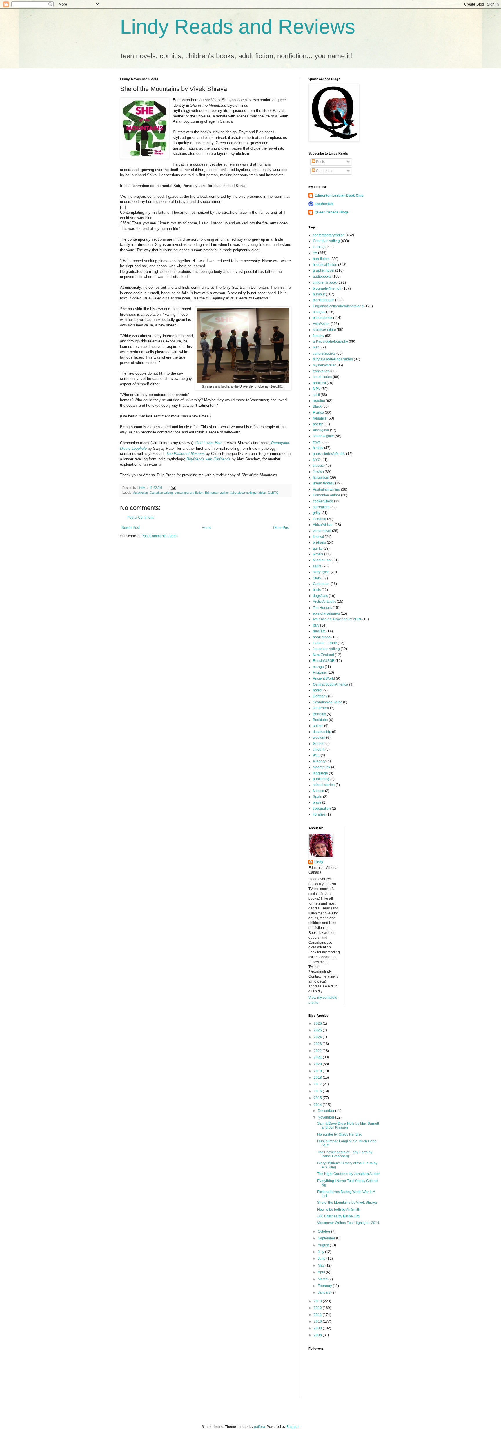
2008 (318, 1335)
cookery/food (323, 501)
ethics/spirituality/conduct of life (337, 619)
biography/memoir (327, 288)
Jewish (318, 472)
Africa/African (323, 525)
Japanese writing (326, 649)
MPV (316, 389)
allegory (319, 761)
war (316, 347)
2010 (318, 1321)
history (318, 448)
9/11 (316, 755)
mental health (323, 300)
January (324, 1292)
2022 (318, 1051)
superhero (321, 708)
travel (317, 442)
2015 (318, 1098)
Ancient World (324, 678)
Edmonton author (217, 492)
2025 (318, 1030)
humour (319, 294)
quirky (317, 548)
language (320, 773)
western (319, 738)
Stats (317, 578)
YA (315, 253)
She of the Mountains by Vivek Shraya (347, 1203)
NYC (316, 460)
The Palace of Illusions (185, 453)
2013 (318, 1301)
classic (318, 466)
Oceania (319, 519)
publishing (321, 779)
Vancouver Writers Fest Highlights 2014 (348, 1223)
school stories (324, 785)
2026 (318, 1023)
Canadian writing (161, 492)
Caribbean (321, 584)
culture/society (324, 353)
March (323, 1279)
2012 (318, 1308)
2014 (318, 1105)
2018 (318, 1078)
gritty (316, 513)
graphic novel (323, 270)
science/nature (324, 330)
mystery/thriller (324, 365)
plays (317, 802)
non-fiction (321, 259)
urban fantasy (323, 483)
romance (320, 418)
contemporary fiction (189, 492)
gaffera (259, 1427)
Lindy (318, 862)
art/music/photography (330, 341)
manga (318, 667)
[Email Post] (173, 487)
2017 (318, 1084)
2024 (318, 1037)
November (326, 1117)
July (321, 1252)
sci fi (316, 395)
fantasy (318, 336)
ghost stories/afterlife (329, 454)
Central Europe (325, 643)
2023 (318, 1044)
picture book (322, 318)
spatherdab (324, 204)
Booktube (320, 720)
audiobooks (322, 277)
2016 (318, 1091)
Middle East (322, 560)
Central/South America (330, 684)
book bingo (322, 637)
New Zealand (323, 655)
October (324, 1232)
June (322, 1259)
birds (317, 590)
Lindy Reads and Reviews (237, 26)
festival (318, 537)
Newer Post (130, 528)
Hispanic (320, 673)
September (327, 1238)
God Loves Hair (208, 443)
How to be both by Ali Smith (338, 1210)
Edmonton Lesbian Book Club (339, 195)
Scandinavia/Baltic (327, 702)
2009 (318, 1328)
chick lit (318, 749)
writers (318, 554)
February (325, 1286)
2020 (318, 1064)
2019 (318, 1071)
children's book (325, 282)
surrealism (321, 507)
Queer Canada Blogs (332, 212)
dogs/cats (320, 596)
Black (317, 406)
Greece (318, 744)
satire (317, 566)
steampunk (321, 767)
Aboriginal (321, 430)
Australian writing (326, 489)
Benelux (319, 714)
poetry (318, 424)
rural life (319, 631)
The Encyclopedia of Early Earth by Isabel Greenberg (344, 1154)
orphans (319, 542)
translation (321, 371)
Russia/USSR (324, 661)
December (326, 1111)
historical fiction (325, 265)
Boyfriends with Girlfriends (208, 459)
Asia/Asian (140, 492)
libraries (319, 814)
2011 (318, 1315)
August (324, 1245)
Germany (320, 696)
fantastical (321, 477)
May (321, 1265)
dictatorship (322, 732)
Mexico (318, 791)
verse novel (322, 531)
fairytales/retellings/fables (248, 492)
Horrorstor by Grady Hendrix (339, 1134)
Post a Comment (140, 517)
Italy (316, 625)
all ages (319, 312)
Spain (317, 797)
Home (206, 528)
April (322, 1272)
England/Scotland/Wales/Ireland (338, 306)
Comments (324, 171)
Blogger (292, 1427)
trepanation (322, 809)
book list (319, 383)
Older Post (281, 528)
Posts (320, 162)
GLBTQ (273, 492)
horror (317, 690)
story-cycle (321, 572)
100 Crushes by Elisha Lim (338, 1216)
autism (318, 726)
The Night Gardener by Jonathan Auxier (348, 1174)
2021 (318, 1057)
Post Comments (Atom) (159, 536)
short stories (322, 377)
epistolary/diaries (326, 613)
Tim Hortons (322, 608)
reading (319, 401)
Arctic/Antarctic (324, 602)
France (318, 413)
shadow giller (323, 436)
